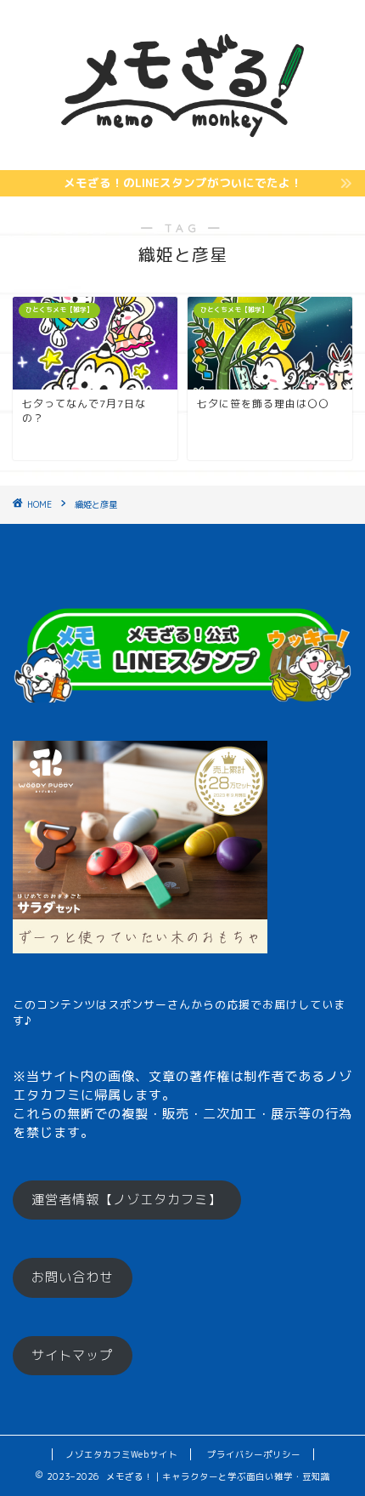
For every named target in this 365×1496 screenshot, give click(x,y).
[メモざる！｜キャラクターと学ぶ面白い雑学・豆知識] (183, 155)
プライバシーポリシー (253, 1454)
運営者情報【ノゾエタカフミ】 (126, 1200)
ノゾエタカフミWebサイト (121, 1454)
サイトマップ (72, 1355)
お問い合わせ (72, 1277)
